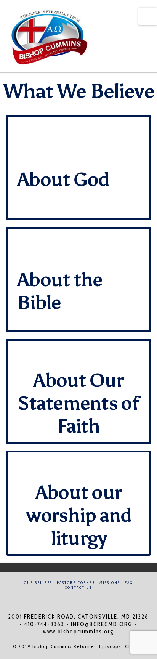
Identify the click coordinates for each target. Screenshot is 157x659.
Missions (109, 582)
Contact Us (78, 587)
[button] (147, 16)
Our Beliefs (38, 582)
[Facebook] (73, 598)
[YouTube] (83, 598)
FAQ (129, 582)
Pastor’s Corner (76, 582)
